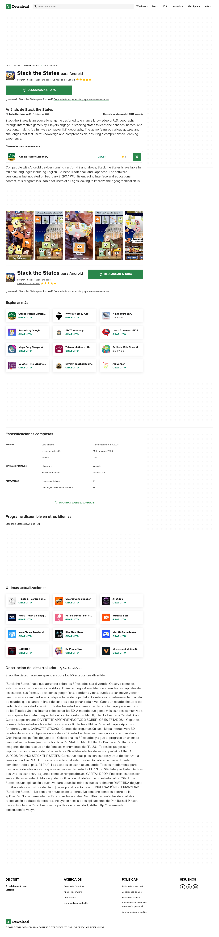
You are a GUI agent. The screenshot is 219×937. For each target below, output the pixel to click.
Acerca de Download (74, 886)
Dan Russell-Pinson (72, 668)
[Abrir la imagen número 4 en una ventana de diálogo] (139, 235)
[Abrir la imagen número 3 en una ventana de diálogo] (109, 235)
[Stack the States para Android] (10, 75)
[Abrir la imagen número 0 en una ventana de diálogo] (20, 235)
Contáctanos (70, 897)
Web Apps (193, 6)
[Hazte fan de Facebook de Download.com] (182, 886)
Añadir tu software (73, 892)
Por (28, 79)
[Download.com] (17, 6)
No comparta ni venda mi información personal (134, 904)
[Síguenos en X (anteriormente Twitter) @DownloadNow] (189, 886)
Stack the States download (20, 523)
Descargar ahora (42, 90)
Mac (154, 6)
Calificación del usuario (63, 79)
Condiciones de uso (132, 892)
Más (207, 6)
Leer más (139, 114)
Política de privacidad (132, 886)
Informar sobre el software (76, 502)
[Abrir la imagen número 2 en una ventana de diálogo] (79, 235)
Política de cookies (131, 897)
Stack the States (50, 73)
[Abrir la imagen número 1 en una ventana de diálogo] (49, 235)
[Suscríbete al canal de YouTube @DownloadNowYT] (195, 886)
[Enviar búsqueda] (35, 6)
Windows (141, 6)
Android (177, 6)
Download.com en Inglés (76, 903)
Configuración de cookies (134, 911)
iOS (165, 6)
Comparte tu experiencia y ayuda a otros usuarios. (81, 99)
